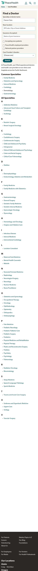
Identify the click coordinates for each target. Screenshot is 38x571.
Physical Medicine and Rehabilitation (16, 340)
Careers (4, 540)
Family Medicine (9, 78)
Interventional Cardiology (12, 240)
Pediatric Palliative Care (12, 331)
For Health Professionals (27, 554)
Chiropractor (8, 147)
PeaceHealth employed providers (16, 45)
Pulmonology (8, 359)
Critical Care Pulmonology (13, 156)
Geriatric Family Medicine (12, 204)
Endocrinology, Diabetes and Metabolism (18, 177)
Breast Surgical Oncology (12, 126)
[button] (30, 3)
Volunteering (5, 543)
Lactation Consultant (11, 248)
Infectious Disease (10, 233)
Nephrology (8, 275)
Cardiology (7, 87)
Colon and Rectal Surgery (12, 153)
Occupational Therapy (11, 300)
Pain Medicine (8, 324)
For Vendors (23, 552)
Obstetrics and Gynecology (13, 81)
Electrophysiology (10, 174)
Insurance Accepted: (10, 33)
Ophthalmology (9, 306)
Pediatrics (7, 337)
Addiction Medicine (10, 105)
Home (3, 7)
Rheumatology (9, 371)
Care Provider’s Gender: (11, 52)
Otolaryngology (9, 316)
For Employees (6, 552)
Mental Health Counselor (12, 260)
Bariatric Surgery (9, 122)
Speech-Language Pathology (14, 383)
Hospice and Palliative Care (13, 225)
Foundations (23, 543)
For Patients (5, 537)
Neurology (7, 282)
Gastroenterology (10, 94)
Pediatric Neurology (10, 328)
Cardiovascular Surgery (12, 141)
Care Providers (12, 7)
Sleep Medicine (9, 380)
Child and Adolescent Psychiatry (15, 144)
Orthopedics (8, 313)
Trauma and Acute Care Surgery (15, 395)
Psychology (8, 356)
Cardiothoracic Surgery (12, 137)
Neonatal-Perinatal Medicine (13, 272)
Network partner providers (14, 48)
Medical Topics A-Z (25, 537)
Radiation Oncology (10, 368)
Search (7, 60)
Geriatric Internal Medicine (13, 207)
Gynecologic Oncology (12, 210)
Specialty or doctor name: (12, 17)
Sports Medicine (9, 386)
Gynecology (8, 213)
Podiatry (6, 350)
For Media (4, 554)
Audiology (7, 114)
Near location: (7, 25)
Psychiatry (7, 353)
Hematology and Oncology (13, 222)
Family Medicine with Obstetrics (15, 189)
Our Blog (22, 540)
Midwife (6, 263)
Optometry (7, 309)
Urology (6, 410)
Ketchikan (10, 567)
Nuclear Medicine (10, 285)
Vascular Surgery (9, 418)
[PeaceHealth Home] (10, 2)
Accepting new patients (13, 41)
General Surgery (9, 200)
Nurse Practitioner (10, 288)
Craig (3, 567)
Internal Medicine (10, 84)
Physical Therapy (9, 343)
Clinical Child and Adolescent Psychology (18, 150)
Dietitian (6, 165)
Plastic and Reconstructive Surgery (15, 347)
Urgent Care (8, 407)
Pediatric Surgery (10, 334)
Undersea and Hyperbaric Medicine (16, 403)
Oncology (7, 303)
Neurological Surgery (11, 278)
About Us (4, 546)
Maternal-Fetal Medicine (12, 257)
